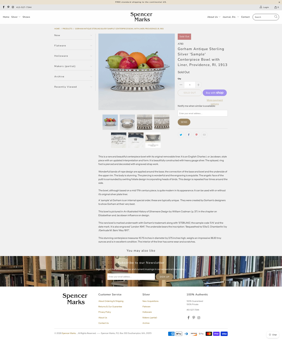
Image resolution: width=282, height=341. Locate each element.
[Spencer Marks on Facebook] (3, 7)
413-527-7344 (24, 7)
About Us (213, 16)
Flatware (146, 306)
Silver (14, 16)
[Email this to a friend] (204, 134)
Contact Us (103, 323)
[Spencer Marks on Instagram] (12, 7)
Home (6, 16)
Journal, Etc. (230, 16)
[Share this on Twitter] (181, 134)
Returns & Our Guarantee (110, 306)
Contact (245, 16)
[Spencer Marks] (142, 17)
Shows (26, 16)
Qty (179, 78)
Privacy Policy (104, 312)
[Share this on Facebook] (189, 134)
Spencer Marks (69, 333)
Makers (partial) (149, 317)
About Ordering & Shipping (110, 301)
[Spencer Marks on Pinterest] (8, 7)
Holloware (147, 312)
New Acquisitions (150, 301)
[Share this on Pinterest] (196, 134)
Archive (146, 323)
